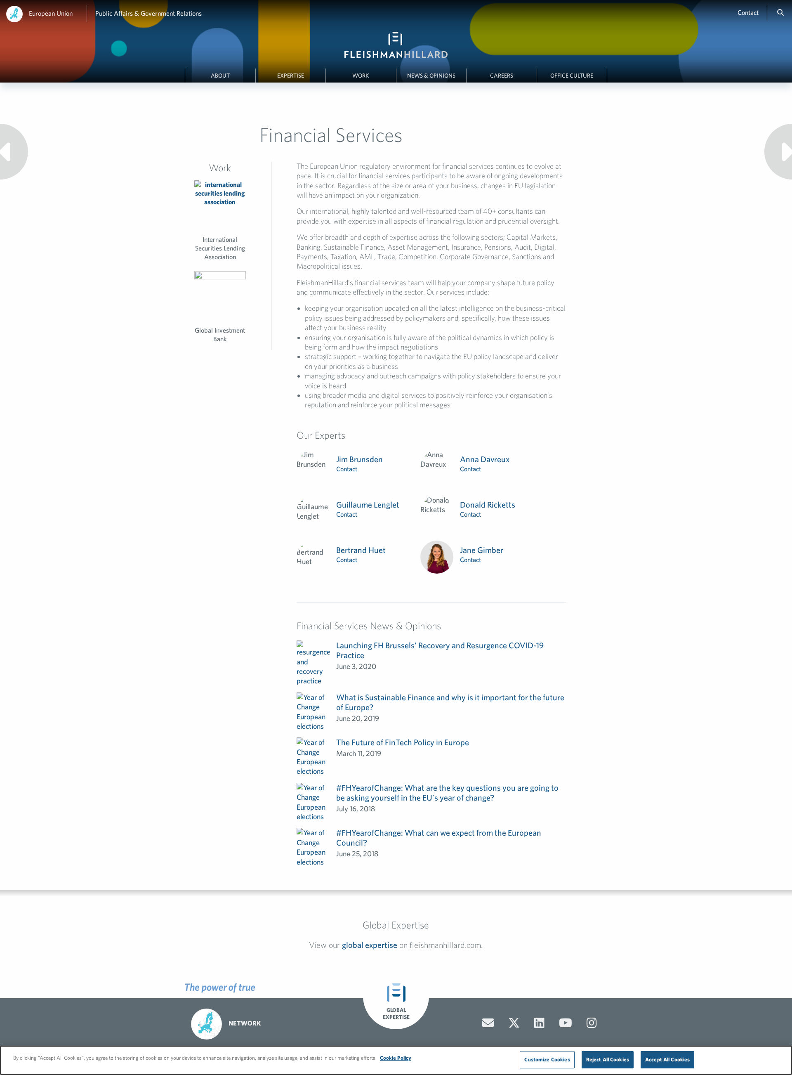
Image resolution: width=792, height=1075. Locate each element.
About (220, 75)
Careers (501, 75)
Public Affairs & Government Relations (148, 13)
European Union (51, 13)
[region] (396, 1060)
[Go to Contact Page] (488, 1023)
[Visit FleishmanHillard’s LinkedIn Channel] (539, 1023)
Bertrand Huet (361, 550)
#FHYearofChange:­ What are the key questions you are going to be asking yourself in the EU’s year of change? (447, 792)
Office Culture (571, 75)
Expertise (290, 75)
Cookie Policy (395, 1058)
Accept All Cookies (667, 1059)
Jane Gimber (481, 550)
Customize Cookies (547, 1059)
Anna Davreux (484, 459)
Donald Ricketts (487, 504)
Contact (748, 12)
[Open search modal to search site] (780, 12)
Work (360, 75)
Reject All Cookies (607, 1059)
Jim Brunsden (359, 459)
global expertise (369, 945)
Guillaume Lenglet (367, 504)
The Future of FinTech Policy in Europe (402, 742)
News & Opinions (431, 75)
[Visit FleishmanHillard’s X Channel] (514, 1023)
